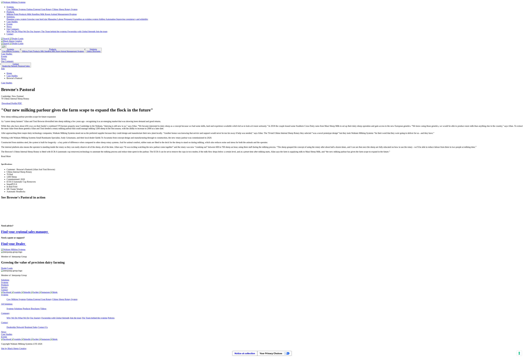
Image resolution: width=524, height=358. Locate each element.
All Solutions (6, 304)
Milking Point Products (17, 14)
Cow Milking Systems (16, 9)
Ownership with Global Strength (81, 31)
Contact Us (43, 327)
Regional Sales (24, 66)
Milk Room (45, 14)
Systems (10, 7)
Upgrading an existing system (86, 19)
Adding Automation (107, 19)
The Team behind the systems (54, 31)
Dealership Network (10, 66)
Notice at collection (245, 353)
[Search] (5, 38)
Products (11, 12)
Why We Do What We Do (18, 31)
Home (9, 73)
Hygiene (73, 14)
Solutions (11, 17)
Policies (111, 318)
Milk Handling (33, 14)
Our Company (13, 29)
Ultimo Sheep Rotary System (64, 9)
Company (5, 313)
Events (9, 24)
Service (4, 287)
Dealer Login (7, 268)
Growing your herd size (37, 19)
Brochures (97, 51)
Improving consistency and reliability (132, 19)
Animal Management (60, 14)
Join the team (101, 31)
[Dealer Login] (16, 38)
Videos (90, 51)
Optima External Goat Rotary (39, 9)
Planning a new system (17, 19)
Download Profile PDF (12, 103)
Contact (10, 34)
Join (3, 68)
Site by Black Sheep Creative (13, 348)
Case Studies (12, 21)
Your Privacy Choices (271, 353)
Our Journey (35, 31)
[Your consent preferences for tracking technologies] (519, 353)
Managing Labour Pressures (60, 19)
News (9, 26)
